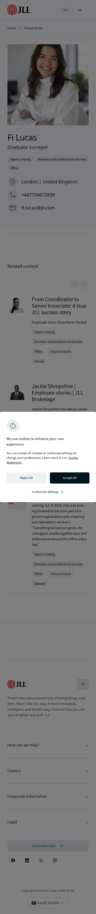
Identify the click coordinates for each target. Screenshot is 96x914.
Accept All (70, 478)
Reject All (26, 478)
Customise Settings (48, 492)
